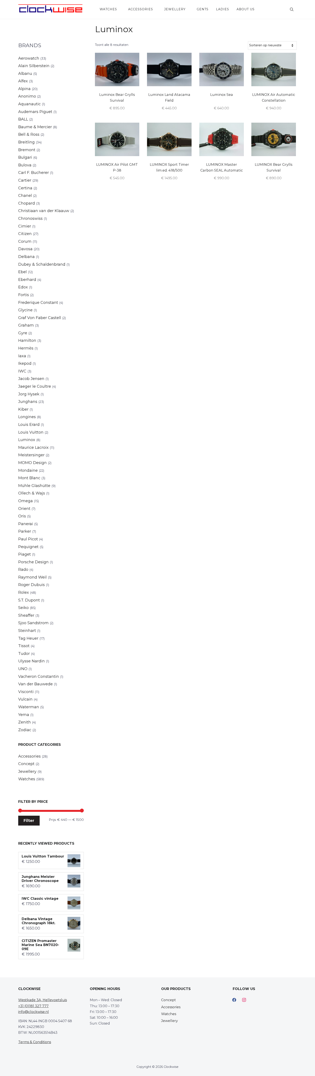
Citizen (25, 233)
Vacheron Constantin (38, 676)
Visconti (26, 691)
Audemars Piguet (35, 111)
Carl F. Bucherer (33, 172)
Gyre (22, 333)
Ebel (22, 272)
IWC (22, 371)
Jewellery (175, 9)
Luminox (26, 439)
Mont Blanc (29, 478)
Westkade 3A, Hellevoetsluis (42, 1000)
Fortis (23, 294)
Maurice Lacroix (33, 447)
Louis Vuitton (31, 432)
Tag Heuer (28, 638)
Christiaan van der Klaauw (43, 210)
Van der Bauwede (35, 684)
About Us (246, 9)
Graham (26, 325)
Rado (23, 569)
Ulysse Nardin (31, 661)
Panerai (25, 523)
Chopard (26, 203)
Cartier (24, 180)
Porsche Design (33, 562)
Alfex (23, 81)
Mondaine (28, 470)
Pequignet (28, 546)
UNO (22, 668)
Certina (25, 188)
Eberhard (27, 279)
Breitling (26, 142)
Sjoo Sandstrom (33, 623)
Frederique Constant (38, 302)
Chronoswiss (30, 218)
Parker (24, 531)
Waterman (28, 707)
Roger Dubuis (31, 584)
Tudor (24, 653)
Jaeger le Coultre (34, 386)
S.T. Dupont (29, 600)
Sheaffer (26, 615)
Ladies (222, 9)
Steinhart (27, 630)
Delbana (26, 256)
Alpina (24, 88)
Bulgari (25, 157)
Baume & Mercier (35, 127)
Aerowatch (28, 58)
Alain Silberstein (34, 65)
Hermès (25, 348)
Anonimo (27, 96)
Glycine (25, 310)
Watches (108, 9)
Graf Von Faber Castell (39, 317)
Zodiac (24, 730)
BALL (23, 119)
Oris (22, 516)
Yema (23, 714)
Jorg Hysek (28, 394)
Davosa (25, 249)
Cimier (24, 226)
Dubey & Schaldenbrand (41, 264)
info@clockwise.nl (33, 1012)
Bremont (26, 150)
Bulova (25, 165)
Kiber (23, 409)
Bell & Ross (28, 134)
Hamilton (27, 340)
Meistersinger (31, 455)
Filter (29, 820)
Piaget (24, 554)
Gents (202, 9)
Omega (25, 501)
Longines (27, 416)
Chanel (25, 195)
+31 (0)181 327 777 (33, 1006)
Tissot (24, 645)
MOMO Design (32, 462)
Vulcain (25, 699)
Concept (26, 763)
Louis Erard (29, 424)
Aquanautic (29, 104)
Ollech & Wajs (31, 493)
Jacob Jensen (31, 378)
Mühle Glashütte (34, 485)
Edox (23, 287)
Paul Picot (28, 539)
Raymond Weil (32, 577)
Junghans (27, 401)
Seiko (23, 607)
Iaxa (22, 356)
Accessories (140, 9)
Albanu (25, 73)
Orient (24, 508)
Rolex (23, 592)
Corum (25, 241)
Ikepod (25, 363)
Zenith (24, 722)
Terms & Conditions (34, 1042)
